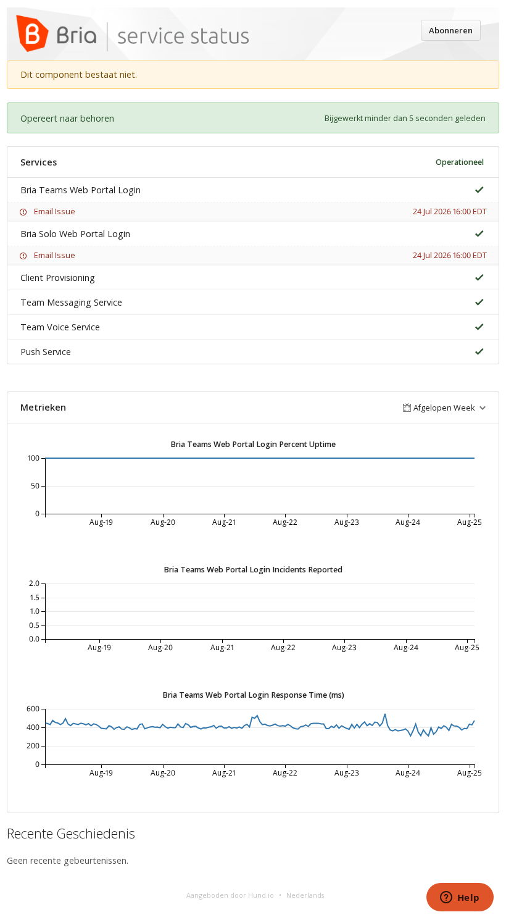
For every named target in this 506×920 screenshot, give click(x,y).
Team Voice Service (60, 327)
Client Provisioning (57, 277)
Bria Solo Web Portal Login (75, 234)
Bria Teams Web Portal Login (80, 190)
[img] (477, 190)
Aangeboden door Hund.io (230, 895)
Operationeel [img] (460, 162)
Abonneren (451, 30)
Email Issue (54, 211)
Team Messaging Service (71, 302)
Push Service (45, 352)
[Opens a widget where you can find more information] (460, 898)
